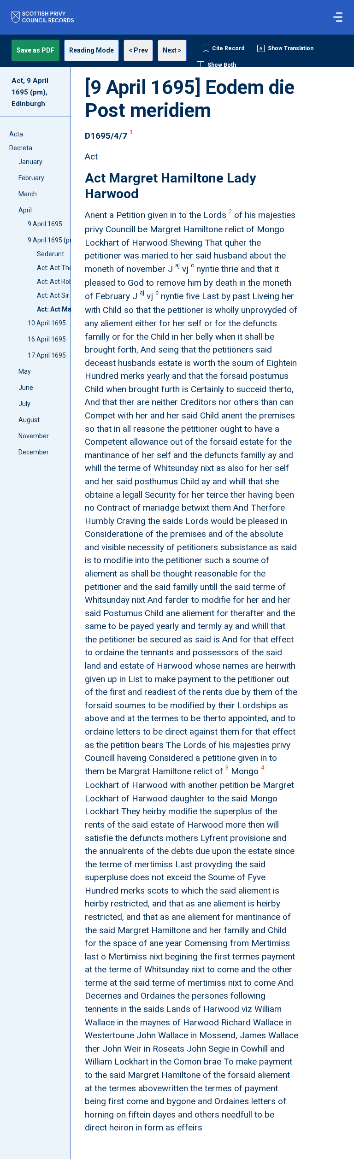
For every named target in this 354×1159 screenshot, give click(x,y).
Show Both (221, 65)
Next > (172, 50)
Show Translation (290, 48)
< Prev (138, 50)
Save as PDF (35, 50)
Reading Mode (91, 50)
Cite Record (228, 48)
